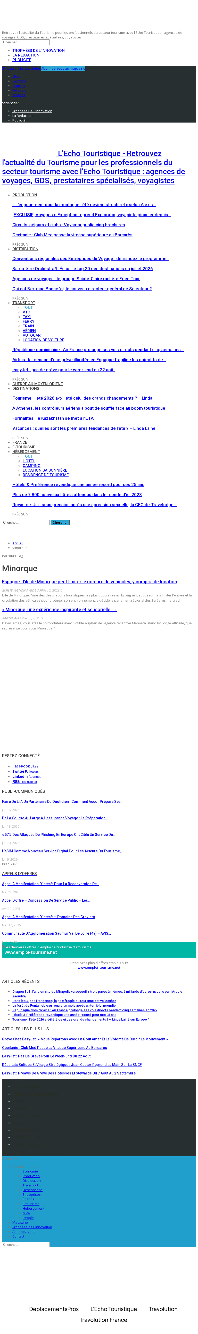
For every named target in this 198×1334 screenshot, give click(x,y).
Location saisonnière (45, 470)
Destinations (25, 388)
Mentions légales (27, 1087)
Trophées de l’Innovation (38, 50)
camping (31, 465)
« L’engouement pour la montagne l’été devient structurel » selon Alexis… (84, 204)
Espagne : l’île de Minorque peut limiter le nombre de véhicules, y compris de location (89, 581)
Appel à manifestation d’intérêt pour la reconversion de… (50, 884)
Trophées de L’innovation (32, 1227)
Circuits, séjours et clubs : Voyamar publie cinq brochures (68, 224)
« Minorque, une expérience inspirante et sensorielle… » (59, 609)
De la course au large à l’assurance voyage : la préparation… (55, 818)
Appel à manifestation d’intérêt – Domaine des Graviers (48, 917)
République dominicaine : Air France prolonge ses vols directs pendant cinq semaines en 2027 (84, 1010)
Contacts (19, 1101)
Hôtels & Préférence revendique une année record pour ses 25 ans (78, 484)
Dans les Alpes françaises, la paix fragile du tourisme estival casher (64, 1001)
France (19, 442)
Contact (18, 1236)
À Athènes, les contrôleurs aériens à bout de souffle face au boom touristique (88, 408)
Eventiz (18, 1123)
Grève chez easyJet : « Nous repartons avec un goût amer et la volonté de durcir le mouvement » (85, 1039)
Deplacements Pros (29, 1130)
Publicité (21, 60)
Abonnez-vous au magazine (63, 68)
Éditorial (29, 1199)
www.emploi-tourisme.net (31, 952)
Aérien (29, 330)
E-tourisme (23, 447)
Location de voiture (43, 340)
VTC (26, 312)
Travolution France (28, 1137)
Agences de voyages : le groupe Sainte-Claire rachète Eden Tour (76, 278)
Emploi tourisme (26, 1144)
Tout (28, 307)
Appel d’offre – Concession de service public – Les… (46, 900)
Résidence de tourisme (46, 475)
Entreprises (32, 1194)
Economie (30, 1171)
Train (28, 326)
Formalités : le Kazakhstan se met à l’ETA (53, 418)
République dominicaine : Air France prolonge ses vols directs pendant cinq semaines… (98, 349)
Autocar (32, 335)
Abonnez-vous (23, 1231)
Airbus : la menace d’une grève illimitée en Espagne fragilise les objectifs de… (89, 359)
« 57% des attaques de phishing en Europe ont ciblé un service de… (59, 834)
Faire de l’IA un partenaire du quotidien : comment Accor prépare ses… (62, 801)
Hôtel (29, 461)
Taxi (27, 316)
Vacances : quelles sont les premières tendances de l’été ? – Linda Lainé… (85, 428)
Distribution (25, 249)
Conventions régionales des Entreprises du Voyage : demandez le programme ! (90, 258)
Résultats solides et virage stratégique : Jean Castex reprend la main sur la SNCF (72, 1065)
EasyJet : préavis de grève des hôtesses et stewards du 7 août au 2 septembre (69, 1073)
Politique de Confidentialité (35, 1094)
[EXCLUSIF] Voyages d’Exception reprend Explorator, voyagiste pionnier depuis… (91, 214)
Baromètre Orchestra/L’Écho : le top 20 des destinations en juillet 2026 (82, 268)
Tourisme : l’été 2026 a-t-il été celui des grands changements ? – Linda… (83, 398)
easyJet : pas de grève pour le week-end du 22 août (63, 369)
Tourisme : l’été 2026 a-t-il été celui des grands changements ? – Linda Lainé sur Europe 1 (81, 1019)
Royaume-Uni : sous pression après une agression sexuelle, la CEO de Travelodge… (94, 504)
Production (24, 195)
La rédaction (25, 55)
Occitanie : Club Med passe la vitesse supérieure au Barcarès (72, 234)
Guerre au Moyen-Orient (37, 384)
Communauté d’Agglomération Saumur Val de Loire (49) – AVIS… (56, 933)
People (28, 1217)
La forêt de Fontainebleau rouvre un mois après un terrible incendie (64, 1005)
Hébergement (26, 451)
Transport (23, 303)
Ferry (28, 321)
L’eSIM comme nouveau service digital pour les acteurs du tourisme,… (62, 851)
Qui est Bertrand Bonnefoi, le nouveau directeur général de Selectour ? (82, 288)
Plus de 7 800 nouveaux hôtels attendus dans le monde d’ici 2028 (77, 494)
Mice (26, 1213)
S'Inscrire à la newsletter (21, 68)
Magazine (20, 1222)
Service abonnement (29, 1115)
